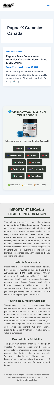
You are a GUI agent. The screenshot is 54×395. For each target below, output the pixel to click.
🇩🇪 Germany (34, 162)
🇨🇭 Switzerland (17, 169)
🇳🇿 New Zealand (14, 155)
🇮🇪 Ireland (18, 162)
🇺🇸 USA (19, 148)
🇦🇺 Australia (32, 148)
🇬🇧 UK (44, 155)
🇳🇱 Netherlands (36, 169)
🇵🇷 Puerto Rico (34, 176)
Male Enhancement (14, 52)
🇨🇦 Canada (31, 155)
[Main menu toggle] (48, 5)
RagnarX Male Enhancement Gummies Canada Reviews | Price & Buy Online (26, 59)
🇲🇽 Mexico (17, 176)
